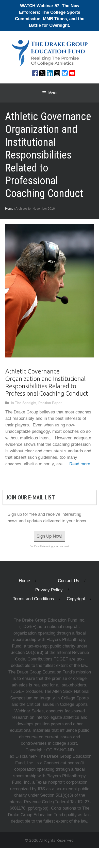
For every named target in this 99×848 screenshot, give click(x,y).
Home (9, 208)
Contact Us (68, 580)
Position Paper (50, 403)
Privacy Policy (49, 589)
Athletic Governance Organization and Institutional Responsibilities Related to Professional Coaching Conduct (46, 382)
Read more (79, 464)
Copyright (76, 598)
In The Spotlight (23, 403)
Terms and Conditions (33, 598)
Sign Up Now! (49, 536)
